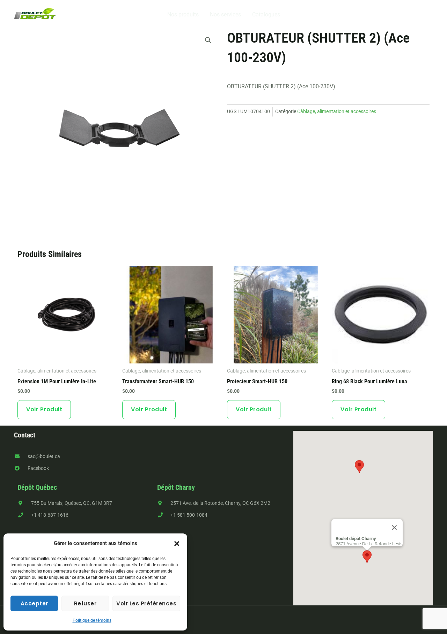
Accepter (34, 603)
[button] (176, 543)
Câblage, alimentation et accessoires (336, 112)
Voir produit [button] (44, 409)
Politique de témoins (92, 620)
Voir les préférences (146, 603)
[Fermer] (394, 527)
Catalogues (266, 14)
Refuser (85, 603)
